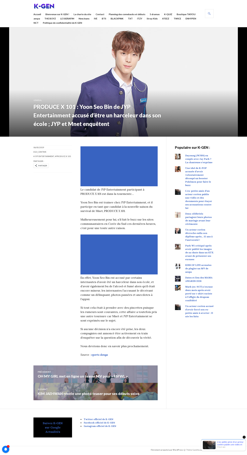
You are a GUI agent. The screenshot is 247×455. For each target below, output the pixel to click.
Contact (100, 14)
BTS (104, 18)
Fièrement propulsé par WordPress (167, 450)
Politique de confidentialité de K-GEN (62, 22)
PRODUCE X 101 (63, 156)
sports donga (99, 354)
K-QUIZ (168, 14)
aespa (37, 18)
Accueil (37, 14)
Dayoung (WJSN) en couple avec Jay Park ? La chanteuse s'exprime (198, 159)
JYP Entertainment (44, 156)
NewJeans (84, 18)
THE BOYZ (50, 18)
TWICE (177, 18)
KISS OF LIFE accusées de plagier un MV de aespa (198, 268)
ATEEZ (165, 18)
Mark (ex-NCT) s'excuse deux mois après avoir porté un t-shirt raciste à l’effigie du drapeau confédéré (199, 293)
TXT (130, 18)
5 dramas (155, 14)
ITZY (139, 18)
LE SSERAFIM (67, 18)
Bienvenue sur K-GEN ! (57, 14)
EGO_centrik (39, 152)
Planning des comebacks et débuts (127, 14)
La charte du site (82, 14)
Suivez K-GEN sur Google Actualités (53, 427)
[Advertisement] (119, 166)
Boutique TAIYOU (186, 14)
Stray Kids (152, 18)
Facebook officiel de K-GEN (99, 422)
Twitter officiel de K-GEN (98, 419)
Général (37, 100)
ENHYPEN (191, 18)
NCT (36, 22)
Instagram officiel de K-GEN (100, 426)
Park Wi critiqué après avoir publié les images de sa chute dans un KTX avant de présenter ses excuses (199, 252)
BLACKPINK (117, 18)
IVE (95, 18)
